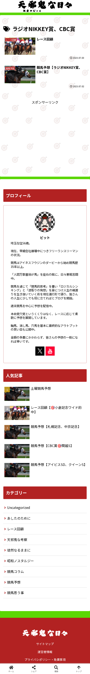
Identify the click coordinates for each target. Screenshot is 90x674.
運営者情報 (45, 652)
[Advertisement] (45, 134)
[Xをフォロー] (40, 351)
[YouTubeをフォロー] (50, 351)
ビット (45, 237)
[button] (81, 580)
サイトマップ (45, 644)
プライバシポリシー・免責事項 (45, 659)
